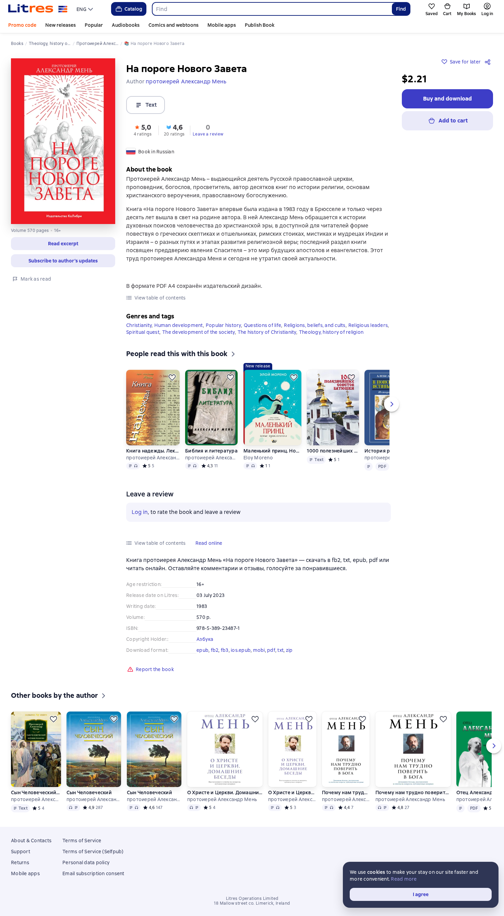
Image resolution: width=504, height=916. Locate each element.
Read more (404, 879)
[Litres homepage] (38, 9)
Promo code (22, 25)
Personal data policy (85, 862)
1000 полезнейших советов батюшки (333, 451)
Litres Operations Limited (252, 898)
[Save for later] (172, 377)
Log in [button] (140, 512)
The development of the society (198, 332)
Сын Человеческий (89, 792)
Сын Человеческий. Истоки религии (36, 792)
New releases (60, 25)
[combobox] (272, 9)
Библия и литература (211, 451)
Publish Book (259, 25)
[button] (63, 243)
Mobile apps (221, 25)
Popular (94, 25)
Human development (178, 325)
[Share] (489, 61)
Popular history (223, 325)
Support (20, 851)
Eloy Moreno (258, 458)
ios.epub (241, 650)
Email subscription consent (93, 873)
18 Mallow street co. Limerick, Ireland (252, 903)
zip (289, 650)
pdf (271, 650)
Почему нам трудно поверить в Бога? (346, 792)
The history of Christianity (267, 332)
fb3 (225, 650)
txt (280, 650)
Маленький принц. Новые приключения (272, 451)
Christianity (139, 325)
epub (202, 650)
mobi (259, 650)
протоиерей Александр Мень (153, 458)
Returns (20, 862)
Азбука (205, 639)
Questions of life (262, 325)
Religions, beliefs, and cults (314, 325)
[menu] (85, 9)
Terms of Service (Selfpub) (93, 851)
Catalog (133, 9)
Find (401, 9)
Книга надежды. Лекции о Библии (153, 451)
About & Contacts (31, 840)
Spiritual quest (142, 332)
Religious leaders (368, 325)
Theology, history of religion (331, 332)
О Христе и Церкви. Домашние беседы (225, 792)
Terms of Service (81, 840)
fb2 (215, 650)
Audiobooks (126, 25)
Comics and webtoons (173, 25)
